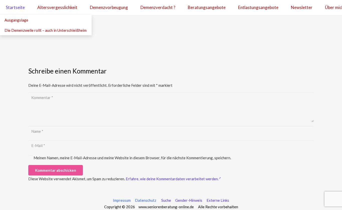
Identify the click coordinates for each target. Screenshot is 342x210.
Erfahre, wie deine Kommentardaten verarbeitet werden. (172, 178)
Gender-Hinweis (189, 200)
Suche (165, 200)
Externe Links (218, 200)
